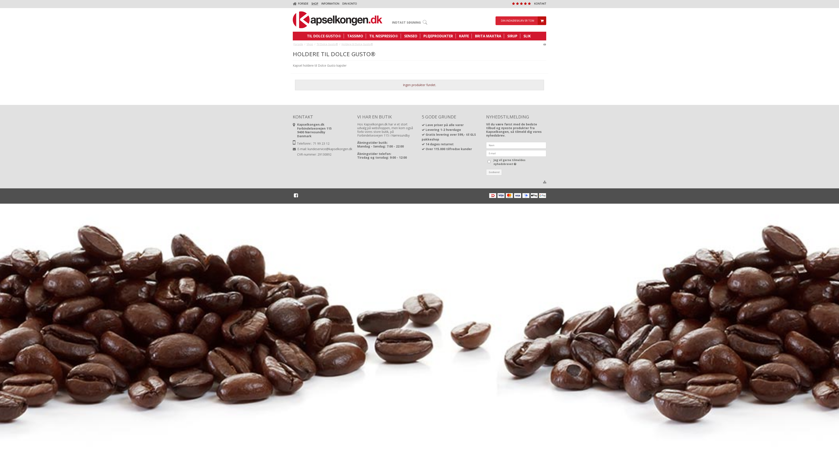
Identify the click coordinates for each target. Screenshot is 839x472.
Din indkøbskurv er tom (517, 21)
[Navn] (516, 145)
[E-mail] (516, 153)
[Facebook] (296, 195)
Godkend (494, 172)
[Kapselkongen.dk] (337, 19)
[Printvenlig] (544, 44)
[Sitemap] (544, 182)
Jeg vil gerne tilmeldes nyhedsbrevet (509, 162)
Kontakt (540, 3)
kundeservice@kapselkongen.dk (330, 149)
